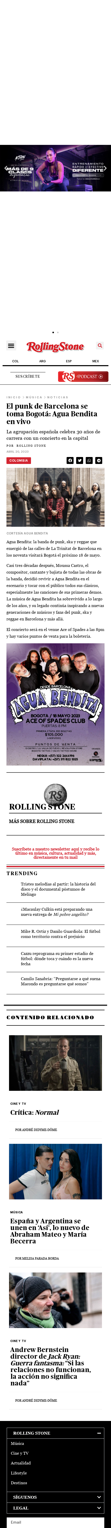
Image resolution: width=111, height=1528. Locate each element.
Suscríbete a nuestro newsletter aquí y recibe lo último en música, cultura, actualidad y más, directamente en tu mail (55, 853)
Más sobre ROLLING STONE (41, 821)
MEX (95, 361)
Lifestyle (19, 1473)
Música (17, 1443)
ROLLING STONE (26, 445)
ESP (69, 361)
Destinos (19, 1482)
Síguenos (25, 1497)
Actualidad (21, 1463)
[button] (6, 168)
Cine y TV (20, 1453)
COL (15, 361)
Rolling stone (31, 1433)
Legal (20, 1508)
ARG (42, 361)
